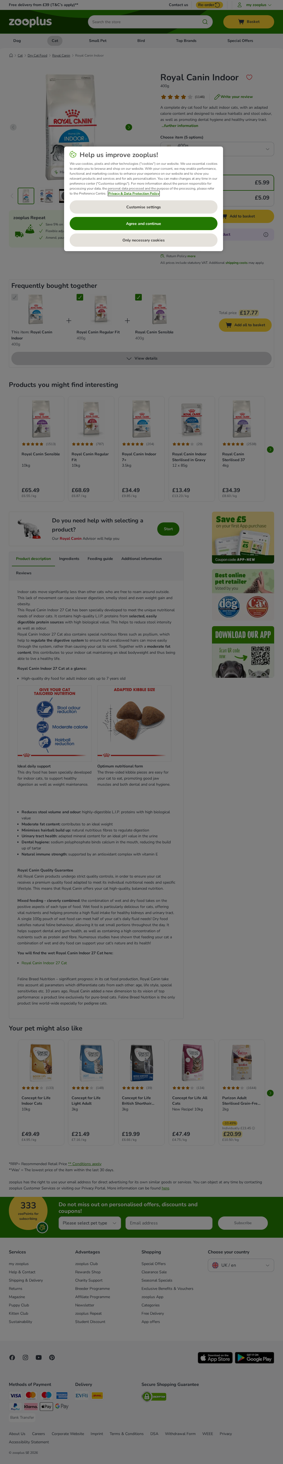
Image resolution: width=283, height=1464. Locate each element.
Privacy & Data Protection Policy (133, 193)
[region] (143, 199)
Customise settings (143, 207)
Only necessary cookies (143, 240)
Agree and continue (143, 223)
